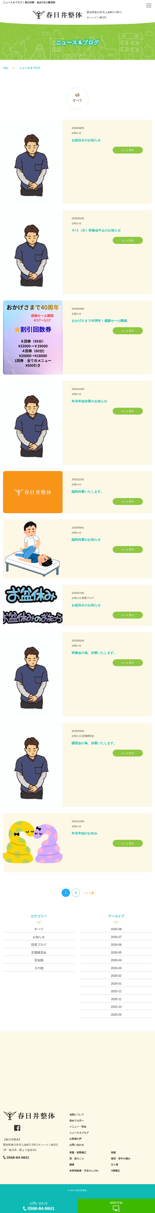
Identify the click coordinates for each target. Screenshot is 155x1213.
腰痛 (71, 1164)
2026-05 (116, 952)
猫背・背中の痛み (120, 1158)
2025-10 (116, 1006)
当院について (76, 1114)
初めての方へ (76, 1120)
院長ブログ (38, 944)
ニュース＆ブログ (79, 1132)
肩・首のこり (76, 1158)
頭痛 (113, 1152)
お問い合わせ (76, 1144)
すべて (77, 100)
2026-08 (116, 929)
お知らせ (39, 937)
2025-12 (116, 991)
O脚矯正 (115, 1170)
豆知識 (38, 960)
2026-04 (116, 960)
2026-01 (116, 983)
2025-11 (116, 999)
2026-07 (116, 937)
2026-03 (116, 968)
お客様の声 (75, 1138)
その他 (38, 968)
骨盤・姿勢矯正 (77, 1152)
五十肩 (114, 1164)
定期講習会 (38, 952)
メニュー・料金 (77, 1126)
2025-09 (116, 1014)
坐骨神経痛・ (76, 1170)
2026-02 (116, 975)
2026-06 (116, 944)
